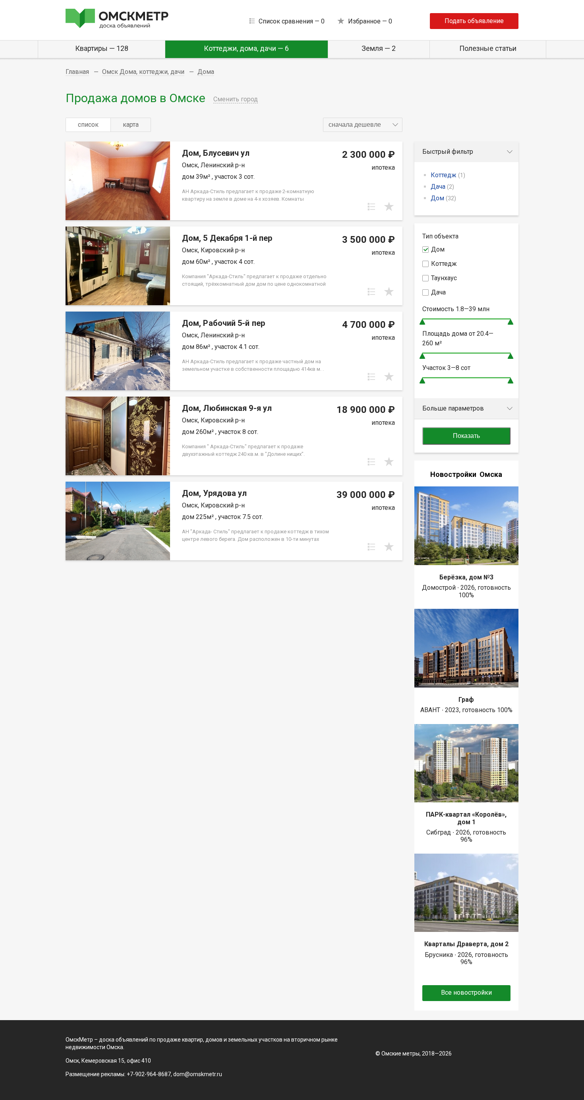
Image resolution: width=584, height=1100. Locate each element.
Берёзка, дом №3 (466, 577)
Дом (443, 198)
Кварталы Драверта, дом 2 (466, 944)
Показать (466, 435)
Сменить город (235, 99)
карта (131, 124)
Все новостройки (466, 992)
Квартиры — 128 (101, 48)
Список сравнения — (292, 21)
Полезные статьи (487, 48)
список (88, 124)
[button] (362, 125)
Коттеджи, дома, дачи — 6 (246, 48)
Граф (466, 699)
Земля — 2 (379, 48)
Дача (442, 186)
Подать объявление (474, 21)
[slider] (422, 322)
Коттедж (448, 175)
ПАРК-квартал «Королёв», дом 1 (466, 818)
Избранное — (370, 21)
